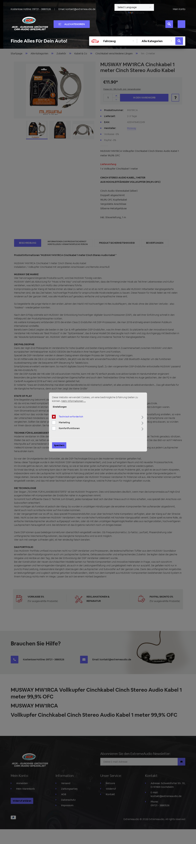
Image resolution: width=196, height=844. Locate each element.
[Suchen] (169, 24)
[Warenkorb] (181, 24)
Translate (139, 12)
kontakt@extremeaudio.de (80, 9)
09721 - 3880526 (41, 9)
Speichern (59, 445)
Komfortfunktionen (69, 428)
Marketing (64, 422)
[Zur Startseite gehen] (30, 23)
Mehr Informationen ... (73, 401)
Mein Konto (179, 9)
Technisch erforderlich (71, 416)
